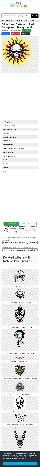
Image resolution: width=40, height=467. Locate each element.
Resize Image (29, 20)
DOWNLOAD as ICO (28, 224)
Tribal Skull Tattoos (9, 126)
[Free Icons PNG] (18, 4)
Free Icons (19, 20)
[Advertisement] (20, 96)
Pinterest (15, 34)
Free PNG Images (7, 20)
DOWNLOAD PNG (11, 224)
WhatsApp (26, 31)
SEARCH (34, 16)
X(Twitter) (25, 34)
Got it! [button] (20, 463)
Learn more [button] (22, 458)
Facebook (5, 34)
